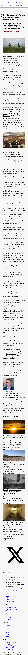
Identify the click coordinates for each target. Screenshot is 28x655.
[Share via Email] (1, 17)
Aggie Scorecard (11, 607)
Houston (8, 629)
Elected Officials (11, 642)
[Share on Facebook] (1, 10)
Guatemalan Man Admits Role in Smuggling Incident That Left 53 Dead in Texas (13, 524)
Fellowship (9, 649)
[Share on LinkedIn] (1, 15)
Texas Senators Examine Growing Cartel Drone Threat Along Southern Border (14, 437)
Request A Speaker (11, 646)
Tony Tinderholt (8, 109)
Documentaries (10, 617)
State (5, 11)
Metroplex (9, 631)
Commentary (10, 601)
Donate (9, 5)
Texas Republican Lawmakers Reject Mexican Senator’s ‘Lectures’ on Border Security (12, 491)
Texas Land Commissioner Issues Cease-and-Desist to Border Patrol (13, 463)
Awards (8, 644)
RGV (7, 632)
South (7, 634)
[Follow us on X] (15, 564)
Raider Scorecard (11, 611)
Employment (10, 647)
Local (7, 596)
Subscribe (19, 5)
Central (8, 625)
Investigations (10, 599)
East (7, 627)
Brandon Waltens (12, 31)
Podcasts (8, 619)
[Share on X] (1, 12)
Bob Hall (14, 118)
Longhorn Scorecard (12, 609)
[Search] (26, 6)
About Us (6, 591)
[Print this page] (1, 19)
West (7, 636)
